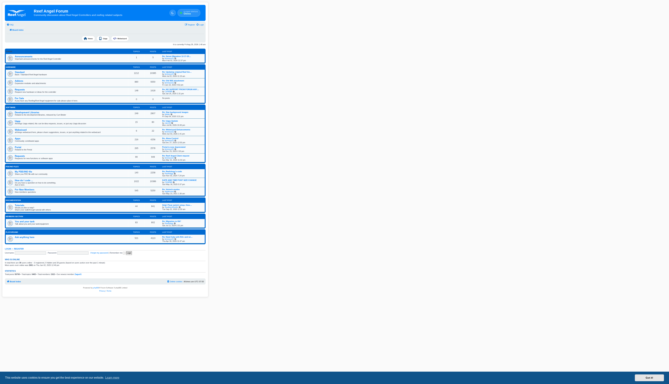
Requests (20, 89)
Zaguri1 (78, 274)
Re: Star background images (175, 112)
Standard (20, 72)
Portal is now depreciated (174, 147)
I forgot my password (99, 253)
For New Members (24, 189)
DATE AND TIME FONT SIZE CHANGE (179, 180)
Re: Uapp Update (170, 121)
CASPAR (168, 91)
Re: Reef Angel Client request (175, 156)
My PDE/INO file (23, 171)
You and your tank (24, 221)
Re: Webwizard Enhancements (176, 130)
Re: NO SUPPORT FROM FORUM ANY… (180, 89)
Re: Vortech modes (171, 189)
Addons (19, 81)
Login (8, 249)
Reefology (169, 173)
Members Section (14, 216)
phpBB (96, 288)
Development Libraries (27, 112)
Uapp (17, 121)
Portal (18, 147)
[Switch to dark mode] (173, 13)
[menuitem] (10, 25)
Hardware (11, 67)
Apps (17, 138)
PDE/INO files (12, 167)
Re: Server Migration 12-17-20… (176, 56)
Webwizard (21, 130)
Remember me (116, 253)
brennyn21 (169, 58)
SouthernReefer (171, 207)
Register (19, 249)
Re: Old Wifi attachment (173, 81)
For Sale (19, 98)
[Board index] (19, 13)
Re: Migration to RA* (171, 221)
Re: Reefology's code (172, 171)
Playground (12, 232)
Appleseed (169, 191)
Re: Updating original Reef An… (177, 72)
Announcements (23, 56)
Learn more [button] (112, 377)
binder (167, 114)
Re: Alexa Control (170, 138)
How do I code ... (24, 180)
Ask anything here (24, 237)
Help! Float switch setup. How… (177, 205)
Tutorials (19, 205)
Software (11, 107)
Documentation (13, 200)
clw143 (168, 123)
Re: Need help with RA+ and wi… (177, 237)
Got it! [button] (649, 377)
